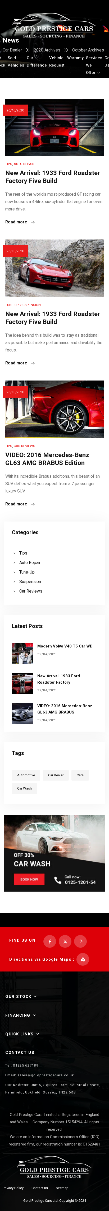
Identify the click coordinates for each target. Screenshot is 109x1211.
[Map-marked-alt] (82, 959)
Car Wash (24, 788)
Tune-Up (12, 304)
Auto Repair (24, 163)
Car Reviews (24, 445)
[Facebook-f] (49, 941)
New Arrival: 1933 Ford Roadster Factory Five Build (52, 177)
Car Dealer (55, 775)
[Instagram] (80, 941)
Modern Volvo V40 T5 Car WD (65, 646)
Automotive (26, 775)
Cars (80, 775)
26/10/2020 (15, 110)
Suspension (30, 304)
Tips (8, 163)
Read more (16, 222)
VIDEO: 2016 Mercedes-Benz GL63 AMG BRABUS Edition (47, 459)
